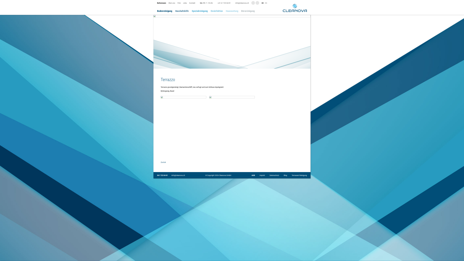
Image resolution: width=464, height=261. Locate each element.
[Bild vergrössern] (232, 42)
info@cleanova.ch (178, 175)
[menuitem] (162, 3)
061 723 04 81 (162, 175)
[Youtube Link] (253, 3)
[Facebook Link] (257, 3)
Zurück (163, 162)
